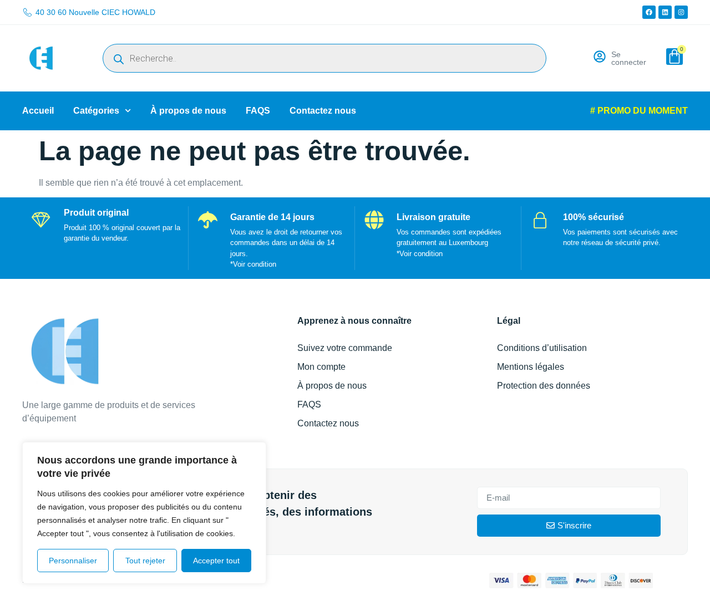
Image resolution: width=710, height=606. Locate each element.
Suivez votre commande (344, 348)
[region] (144, 513)
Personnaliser (73, 560)
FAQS (258, 110)
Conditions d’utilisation (542, 348)
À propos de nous (188, 110)
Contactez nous (323, 110)
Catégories (96, 110)
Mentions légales (530, 366)
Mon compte (321, 366)
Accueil (38, 110)
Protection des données (543, 385)
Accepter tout (216, 560)
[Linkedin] (665, 12)
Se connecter (628, 58)
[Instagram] (681, 12)
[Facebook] (649, 12)
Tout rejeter (145, 560)
